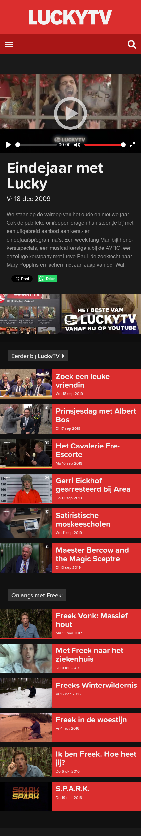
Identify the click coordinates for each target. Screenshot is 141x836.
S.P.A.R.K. (73, 789)
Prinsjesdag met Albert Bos (96, 415)
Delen (51, 278)
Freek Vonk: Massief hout (92, 619)
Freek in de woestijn (91, 719)
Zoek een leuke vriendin (83, 380)
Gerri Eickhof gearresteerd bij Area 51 (93, 484)
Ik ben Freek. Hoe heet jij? (96, 758)
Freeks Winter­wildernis (96, 685)
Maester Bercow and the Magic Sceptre (92, 554)
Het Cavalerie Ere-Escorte (88, 450)
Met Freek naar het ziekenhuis (89, 654)
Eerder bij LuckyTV (35, 355)
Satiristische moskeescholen (83, 519)
